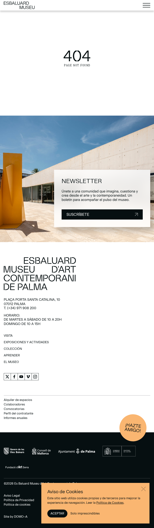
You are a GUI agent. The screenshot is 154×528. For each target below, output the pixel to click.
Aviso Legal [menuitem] (12, 495)
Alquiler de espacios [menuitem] (18, 400)
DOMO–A (20, 516)
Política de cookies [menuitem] (17, 504)
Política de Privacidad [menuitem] (19, 500)
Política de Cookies (110, 503)
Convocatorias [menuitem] (14, 409)
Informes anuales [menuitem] (15, 418)
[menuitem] (8, 337)
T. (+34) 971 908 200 (20, 308)
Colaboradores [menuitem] (14, 404)
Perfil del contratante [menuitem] (18, 413)
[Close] (143, 489)
